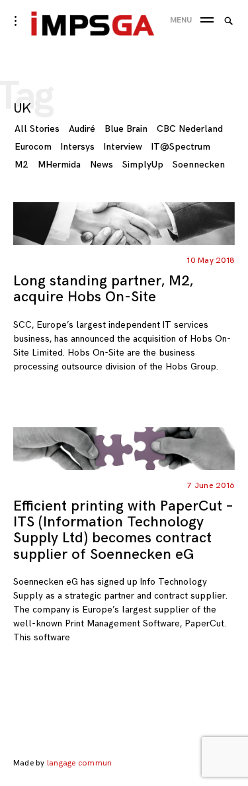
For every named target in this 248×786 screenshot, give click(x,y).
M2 (21, 164)
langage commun (79, 763)
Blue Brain (125, 128)
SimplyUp (142, 164)
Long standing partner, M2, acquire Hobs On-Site (103, 289)
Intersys (78, 146)
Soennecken (199, 164)
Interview (123, 146)
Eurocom (33, 146)
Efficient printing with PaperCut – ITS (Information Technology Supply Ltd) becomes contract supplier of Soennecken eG (123, 530)
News (101, 164)
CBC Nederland (190, 128)
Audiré (82, 128)
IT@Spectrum (180, 146)
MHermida (59, 164)
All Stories (37, 128)
